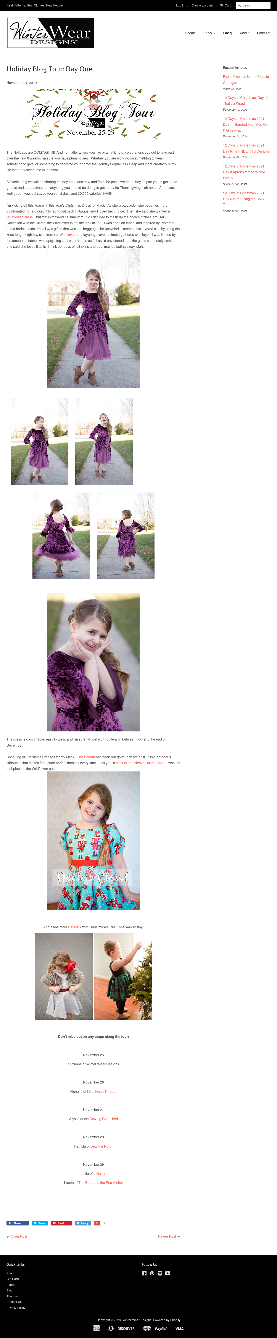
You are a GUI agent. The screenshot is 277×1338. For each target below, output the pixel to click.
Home (190, 32)
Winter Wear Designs (136, 1320)
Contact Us (14, 1301)
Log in (180, 5)
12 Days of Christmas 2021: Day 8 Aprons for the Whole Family (244, 172)
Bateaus (74, 926)
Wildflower (68, 234)
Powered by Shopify (166, 1320)
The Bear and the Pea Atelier (100, 1182)
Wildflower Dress (19, 216)
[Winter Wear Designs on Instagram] (160, 1274)
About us (12, 1296)
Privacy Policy (15, 1307)
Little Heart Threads (102, 1091)
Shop (208, 32)
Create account (202, 5)
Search (11, 1284)
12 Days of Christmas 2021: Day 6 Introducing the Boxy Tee (244, 198)
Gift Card (12, 1279)
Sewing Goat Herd (104, 1118)
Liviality (99, 1173)
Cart (228, 5)
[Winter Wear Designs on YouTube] (167, 1274)
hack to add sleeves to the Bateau (142, 762)
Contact (264, 32)
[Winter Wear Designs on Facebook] (144, 1274)
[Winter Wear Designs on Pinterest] (152, 1274)
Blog (227, 33)
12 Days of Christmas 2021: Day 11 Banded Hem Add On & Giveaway (245, 124)
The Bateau (86, 756)
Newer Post (167, 1236)
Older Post (19, 1236)
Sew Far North (101, 1146)
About (244, 32)
